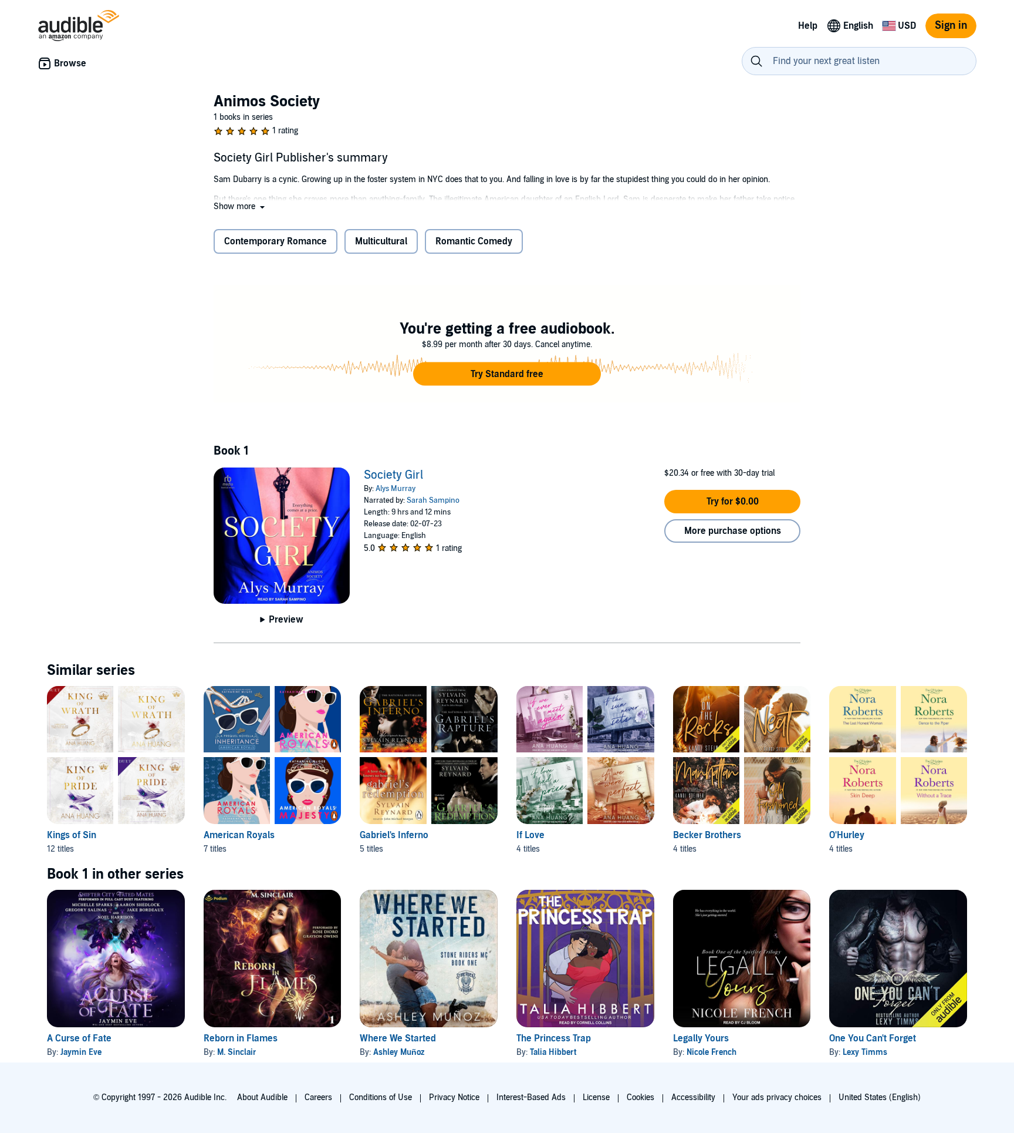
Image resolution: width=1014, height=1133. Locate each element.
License (596, 1097)
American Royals (239, 835)
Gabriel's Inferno (394, 835)
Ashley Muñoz (398, 1052)
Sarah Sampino (433, 500)
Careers (318, 1097)
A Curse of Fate (79, 1038)
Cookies (640, 1097)
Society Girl (393, 475)
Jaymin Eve (81, 1052)
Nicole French (711, 1052)
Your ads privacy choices (777, 1097)
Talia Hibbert (553, 1052)
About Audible (262, 1097)
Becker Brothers (707, 835)
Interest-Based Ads (531, 1097)
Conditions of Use (380, 1097)
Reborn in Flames (241, 1038)
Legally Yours (701, 1038)
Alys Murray (395, 488)
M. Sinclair (236, 1052)
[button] (240, 206)
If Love (530, 835)
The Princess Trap (553, 1038)
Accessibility (693, 1097)
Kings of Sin (71, 835)
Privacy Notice (454, 1097)
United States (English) (880, 1097)
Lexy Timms (865, 1052)
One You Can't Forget (872, 1038)
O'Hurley (846, 835)
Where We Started (398, 1038)
